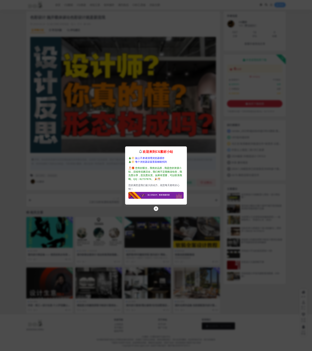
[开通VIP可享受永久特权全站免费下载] (156, 194)
